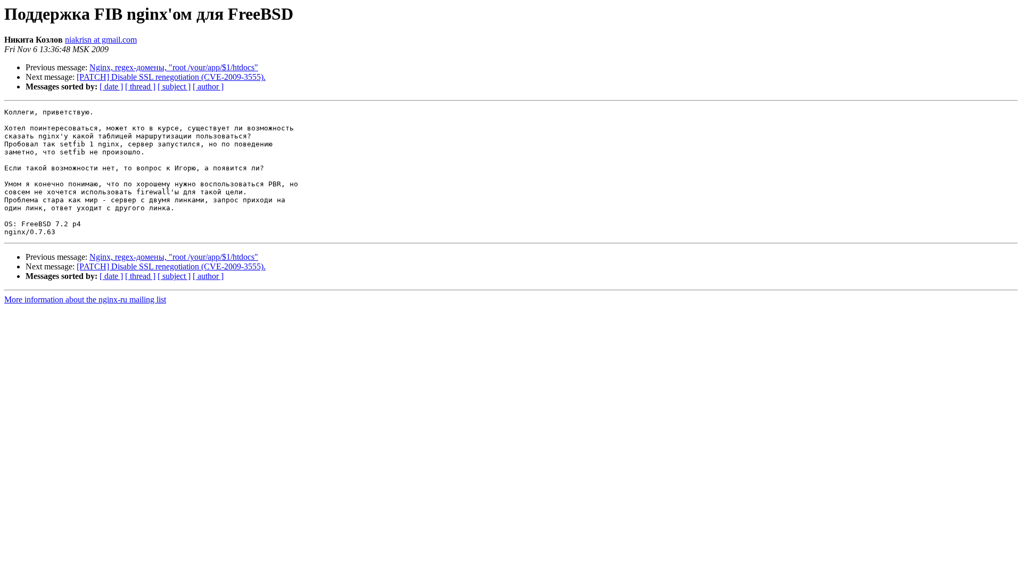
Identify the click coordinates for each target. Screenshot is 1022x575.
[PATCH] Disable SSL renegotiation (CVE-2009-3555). (171, 76)
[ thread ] (140, 86)
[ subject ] (174, 86)
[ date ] (111, 86)
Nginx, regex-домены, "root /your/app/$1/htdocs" (173, 67)
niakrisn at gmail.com (101, 39)
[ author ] (208, 86)
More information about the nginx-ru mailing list (85, 299)
